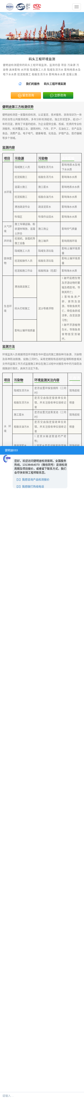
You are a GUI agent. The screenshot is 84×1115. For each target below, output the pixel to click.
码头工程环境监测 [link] (55, 83)
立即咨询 (60, 95)
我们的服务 (33, 83)
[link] (20, 83)
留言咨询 (27, 95)
